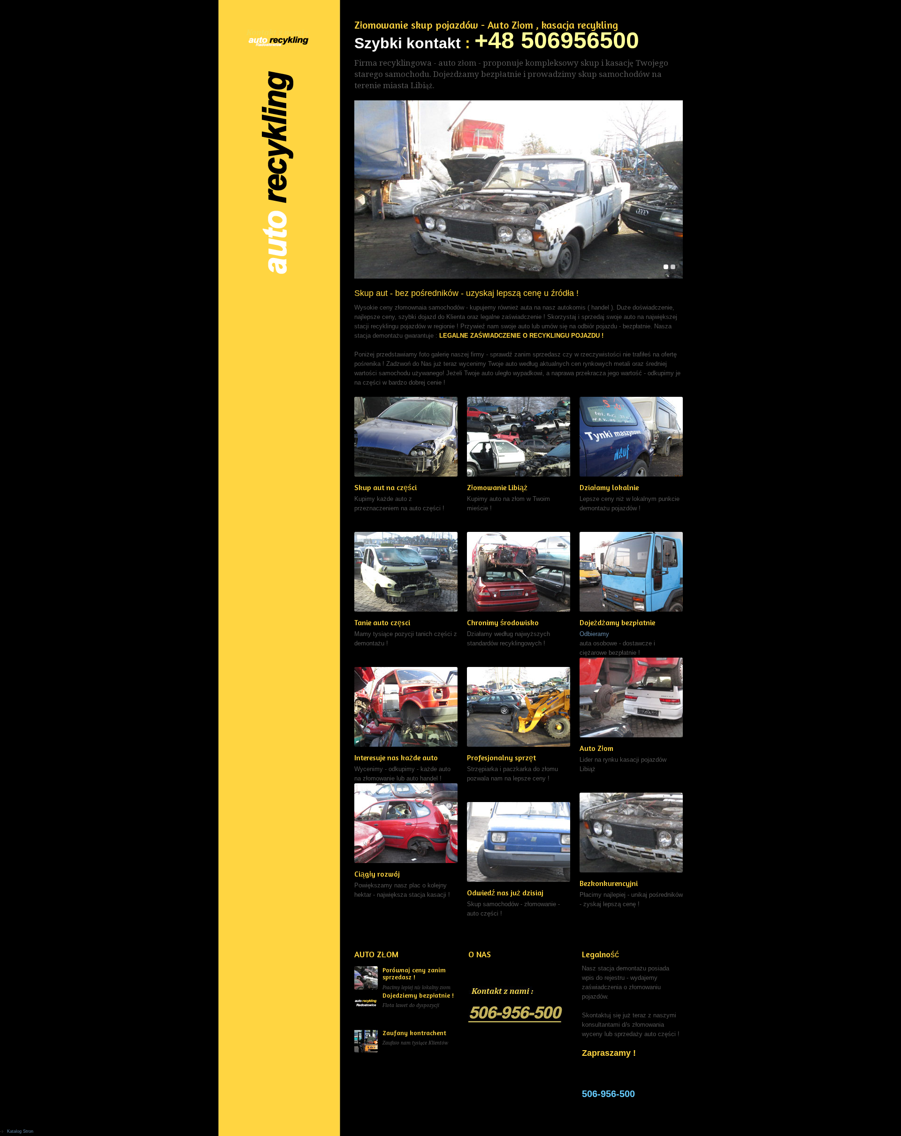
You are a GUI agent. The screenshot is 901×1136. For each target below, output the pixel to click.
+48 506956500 (556, 40)
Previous (365, 190)
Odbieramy (594, 633)
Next (672, 190)
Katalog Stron (20, 1131)
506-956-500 (608, 1094)
